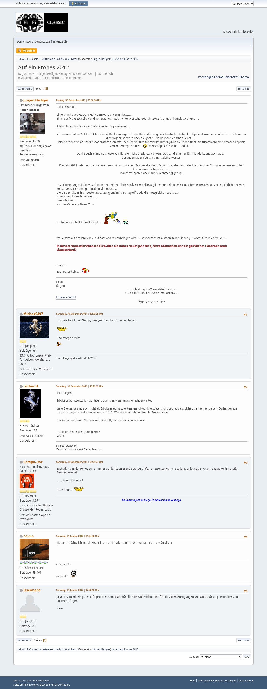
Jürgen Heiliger (101, 59)
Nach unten (24, 88)
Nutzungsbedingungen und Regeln (217, 680)
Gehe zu (194, 656)
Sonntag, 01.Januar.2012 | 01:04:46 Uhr (77, 535)
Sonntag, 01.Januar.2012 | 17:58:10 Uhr (77, 590)
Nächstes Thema (237, 77)
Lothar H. (31, 386)
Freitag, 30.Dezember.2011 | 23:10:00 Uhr (78, 100)
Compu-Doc (33, 462)
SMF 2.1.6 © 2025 (22, 680)
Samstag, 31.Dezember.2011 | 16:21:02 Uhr (79, 386)
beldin (28, 536)
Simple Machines (41, 680)
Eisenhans (31, 590)
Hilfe (192, 680)
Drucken (243, 88)
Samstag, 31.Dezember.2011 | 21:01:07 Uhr (79, 461)
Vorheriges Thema (210, 77)
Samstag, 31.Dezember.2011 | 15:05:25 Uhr (79, 313)
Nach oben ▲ (246, 680)
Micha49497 (33, 313)
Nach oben (24, 640)
